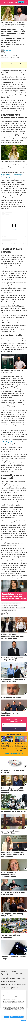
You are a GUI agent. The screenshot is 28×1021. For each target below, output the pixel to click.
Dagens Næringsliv (17, 174)
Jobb (5, 2)
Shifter (3, 177)
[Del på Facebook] (2, 613)
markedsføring (13, 605)
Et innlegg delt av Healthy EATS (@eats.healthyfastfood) (14, 243)
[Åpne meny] (26, 2)
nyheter (4, 605)
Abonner (21, 2)
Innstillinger (23, 1020)
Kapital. (10, 177)
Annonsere (10, 2)
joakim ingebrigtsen (8, 607)
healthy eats (20, 607)
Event (15, 2)
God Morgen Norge (9, 442)
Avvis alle (6, 1016)
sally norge (16, 603)
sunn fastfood (6, 603)
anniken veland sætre (8, 610)
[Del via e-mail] (7, 613)
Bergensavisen (5, 174)
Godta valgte (13, 1016)
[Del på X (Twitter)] (4, 613)
